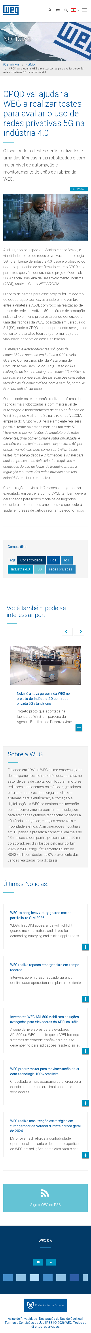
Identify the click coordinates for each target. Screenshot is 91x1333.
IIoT (53, 560)
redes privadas (60, 569)
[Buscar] (66, 10)
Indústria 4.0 (20, 569)
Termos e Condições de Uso (24, 1322)
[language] (75, 10)
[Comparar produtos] (58, 10)
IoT (66, 560)
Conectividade (31, 560)
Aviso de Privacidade (22, 1318)
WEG (9, 10)
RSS (49, 1322)
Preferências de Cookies (49, 1305)
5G (39, 569)
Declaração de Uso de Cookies (60, 1318)
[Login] (49, 10)
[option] (45, 685)
